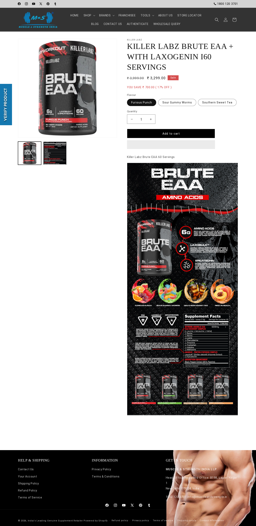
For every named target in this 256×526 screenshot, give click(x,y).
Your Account (27, 476)
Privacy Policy (101, 469)
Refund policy (120, 520)
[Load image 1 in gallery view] (29, 153)
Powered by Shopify (96, 520)
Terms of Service (30, 497)
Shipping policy (186, 520)
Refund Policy (27, 490)
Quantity (132, 111)
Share (135, 427)
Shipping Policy (28, 483)
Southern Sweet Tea (217, 102)
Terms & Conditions (105, 476)
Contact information (212, 520)
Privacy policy (140, 520)
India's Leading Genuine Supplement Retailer (55, 520)
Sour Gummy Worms (177, 102)
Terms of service (163, 520)
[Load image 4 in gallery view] (54, 153)
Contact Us (26, 469)
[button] (171, 144)
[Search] (216, 19)
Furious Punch (141, 102)
